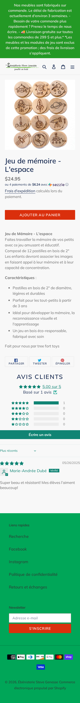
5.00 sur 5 (51, 386)
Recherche (19, 536)
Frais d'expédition (20, 190)
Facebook (18, 549)
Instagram (18, 561)
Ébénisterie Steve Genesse (38, 682)
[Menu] (72, 66)
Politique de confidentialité (33, 574)
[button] (36, 184)
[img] (12, 463)
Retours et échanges (28, 587)
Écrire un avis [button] (40, 434)
